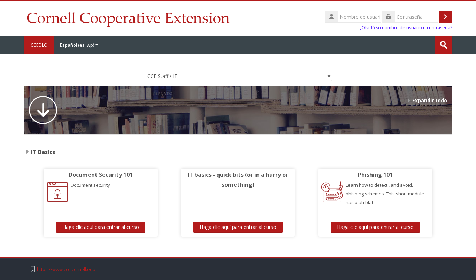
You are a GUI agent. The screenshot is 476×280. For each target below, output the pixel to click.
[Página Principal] (128, 18)
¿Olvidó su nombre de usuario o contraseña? (406, 28)
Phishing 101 (375, 174)
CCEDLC (39, 45)
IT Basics (43, 152)
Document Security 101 (101, 174)
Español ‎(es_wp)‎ (77, 45)
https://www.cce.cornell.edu (66, 269)
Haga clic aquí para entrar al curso (100, 227)
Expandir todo (429, 100)
